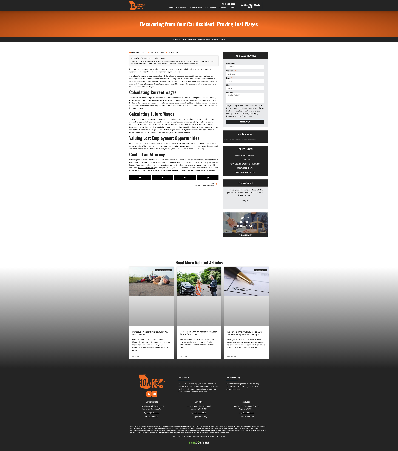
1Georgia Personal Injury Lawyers (188, 436)
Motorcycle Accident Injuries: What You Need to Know (150, 333)
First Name (230, 64)
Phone (228, 85)
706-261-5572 (228, 4)
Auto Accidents (182, 7)
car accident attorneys (146, 167)
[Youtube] (154, 394)
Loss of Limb (245, 159)
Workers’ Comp (211, 7)
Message (230, 92)
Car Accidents (182, 39)
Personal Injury (196, 7)
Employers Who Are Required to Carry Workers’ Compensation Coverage (244, 333)
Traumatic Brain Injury (245, 172)
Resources (223, 7)
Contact (232, 7)
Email (228, 78)
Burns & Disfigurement (245, 155)
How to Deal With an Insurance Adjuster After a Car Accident (198, 333)
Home (175, 39)
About (171, 7)
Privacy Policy (215, 436)
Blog (151, 52)
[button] (140, 177)
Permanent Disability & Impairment (245, 164)
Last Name (230, 71)
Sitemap (222, 436)
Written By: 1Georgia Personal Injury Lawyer (148, 58)
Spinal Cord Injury (245, 168)
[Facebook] (149, 394)
